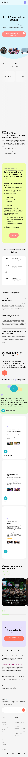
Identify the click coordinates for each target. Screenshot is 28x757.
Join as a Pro (4, 747)
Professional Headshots (19, 720)
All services (17, 735)
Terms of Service (5, 724)
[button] (14, 34)
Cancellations (4, 731)
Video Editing (17, 726)
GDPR (3, 729)
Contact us (4, 744)
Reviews (4, 722)
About (3, 720)
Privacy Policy (5, 727)
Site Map (4, 749)
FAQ (3, 742)
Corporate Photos (18, 733)
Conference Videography (20, 728)
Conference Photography (20, 731)
